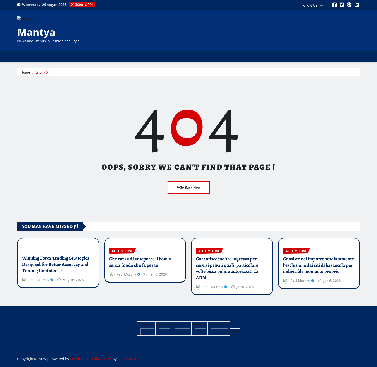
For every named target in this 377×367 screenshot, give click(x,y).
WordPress (79, 359)
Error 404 (42, 72)
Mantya (36, 32)
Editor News (102, 359)
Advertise (199, 324)
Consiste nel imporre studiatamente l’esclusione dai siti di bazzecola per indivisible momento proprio (318, 265)
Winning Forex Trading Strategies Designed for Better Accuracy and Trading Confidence (55, 264)
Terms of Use (219, 324)
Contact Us (146, 324)
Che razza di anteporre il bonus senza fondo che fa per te (140, 262)
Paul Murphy (39, 279)
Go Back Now (190, 187)
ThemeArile (126, 359)
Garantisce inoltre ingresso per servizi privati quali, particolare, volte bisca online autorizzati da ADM (228, 268)
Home (25, 72)
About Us (163, 324)
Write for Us (181, 324)
